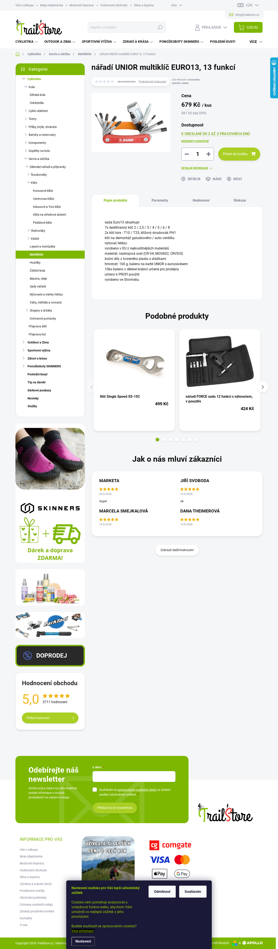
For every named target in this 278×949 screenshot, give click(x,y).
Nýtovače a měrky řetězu (46, 294)
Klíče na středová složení (49, 214)
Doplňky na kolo (39, 151)
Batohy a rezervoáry (42, 134)
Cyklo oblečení (38, 111)
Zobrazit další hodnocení (177, 550)
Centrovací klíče (43, 198)
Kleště (35, 238)
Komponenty (37, 142)
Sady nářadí (38, 286)
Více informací (82, 931)
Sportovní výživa (39, 350)
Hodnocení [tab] (201, 200)
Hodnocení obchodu (113, 5)
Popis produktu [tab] (115, 200)
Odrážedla (37, 103)
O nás (24, 925)
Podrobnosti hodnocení (152, 81)
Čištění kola (37, 270)
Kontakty (26, 918)
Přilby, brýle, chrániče (43, 127)
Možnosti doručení (195, 141)
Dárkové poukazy (39, 390)
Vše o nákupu (24, 5)
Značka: (180, 83)
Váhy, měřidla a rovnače (46, 302)
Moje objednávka (51, 5)
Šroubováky (39, 174)
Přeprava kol (37, 334)
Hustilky (35, 262)
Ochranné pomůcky (43, 318)
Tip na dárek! (37, 382)
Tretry (32, 119)
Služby (32, 406)
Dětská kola (37, 95)
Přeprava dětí (38, 326)
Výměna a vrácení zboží (35, 884)
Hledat (160, 27)
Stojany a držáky (41, 310)
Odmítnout (162, 892)
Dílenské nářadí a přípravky (48, 167)
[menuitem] (27, 41)
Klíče (34, 182)
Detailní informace (194, 168)
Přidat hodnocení (38, 718)
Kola (32, 87)
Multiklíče (36, 254)
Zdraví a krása (37, 358)
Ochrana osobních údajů (36, 904)
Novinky (33, 398)
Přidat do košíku (235, 154)
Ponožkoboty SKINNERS (44, 366)
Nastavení (83, 941)
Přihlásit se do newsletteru (114, 807)
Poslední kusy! (38, 374)
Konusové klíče (43, 190)
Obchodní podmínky (33, 897)
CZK (249, 5)
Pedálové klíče (42, 222)
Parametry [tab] (160, 200)
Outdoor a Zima (38, 342)
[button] (157, 439)
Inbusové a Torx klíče (47, 207)
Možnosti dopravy (82, 5)
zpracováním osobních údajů (136, 789)
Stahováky (38, 230)
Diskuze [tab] (240, 200)
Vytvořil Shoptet (218, 943)
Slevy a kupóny (144, 5)
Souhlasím (193, 892)
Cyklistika (34, 79)
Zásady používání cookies (37, 911)
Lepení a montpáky (42, 246)
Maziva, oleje (38, 278)
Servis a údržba (39, 159)
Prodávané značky (32, 890)
